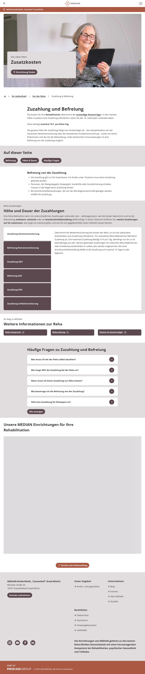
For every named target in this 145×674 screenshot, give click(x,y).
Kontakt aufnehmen (19, 595)
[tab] (27, 247)
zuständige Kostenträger (88, 114)
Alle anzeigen (36, 411)
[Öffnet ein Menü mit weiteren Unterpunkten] (140, 3)
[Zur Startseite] (72, 3)
